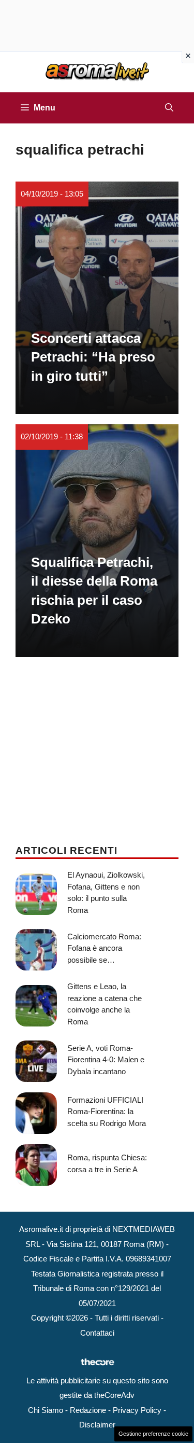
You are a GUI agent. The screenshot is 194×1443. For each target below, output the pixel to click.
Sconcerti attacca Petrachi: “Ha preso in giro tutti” (93, 357)
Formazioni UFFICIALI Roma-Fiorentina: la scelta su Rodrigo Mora (106, 1111)
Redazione (88, 1410)
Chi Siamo (45, 1410)
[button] (169, 107)
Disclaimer (97, 1424)
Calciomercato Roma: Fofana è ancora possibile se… (104, 948)
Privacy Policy (137, 1410)
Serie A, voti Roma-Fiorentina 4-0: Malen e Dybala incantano (105, 1060)
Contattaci (97, 1332)
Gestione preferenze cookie (153, 1434)
